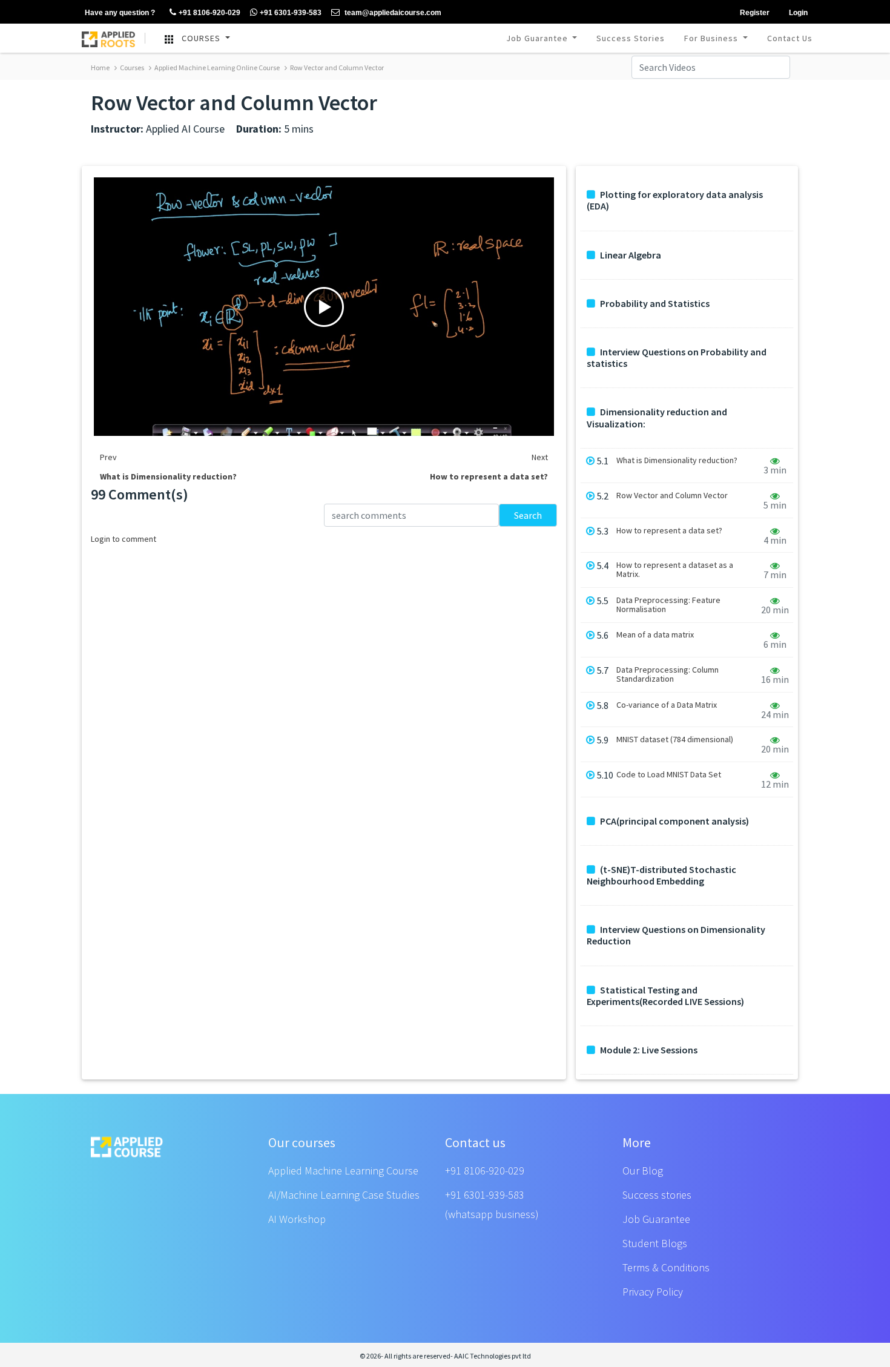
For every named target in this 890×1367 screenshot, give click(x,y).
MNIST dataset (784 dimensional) (674, 739)
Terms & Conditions (666, 1267)
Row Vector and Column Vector (336, 67)
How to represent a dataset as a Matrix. (674, 570)
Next (540, 457)
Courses (131, 67)
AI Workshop (297, 1219)
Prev (108, 457)
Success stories (656, 1195)
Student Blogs (654, 1243)
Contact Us (790, 38)
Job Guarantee (538, 38)
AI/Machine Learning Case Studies (344, 1195)
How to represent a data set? (669, 530)
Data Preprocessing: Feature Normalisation (668, 605)
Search (528, 515)
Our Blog (642, 1171)
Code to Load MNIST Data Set (668, 774)
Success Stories (630, 38)
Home (100, 67)
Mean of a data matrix (655, 634)
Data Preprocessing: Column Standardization (667, 674)
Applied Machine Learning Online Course (216, 67)
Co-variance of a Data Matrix (666, 705)
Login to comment (123, 538)
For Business (712, 38)
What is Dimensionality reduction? (676, 460)
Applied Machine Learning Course (343, 1171)
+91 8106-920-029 (484, 1171)
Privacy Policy (652, 1292)
